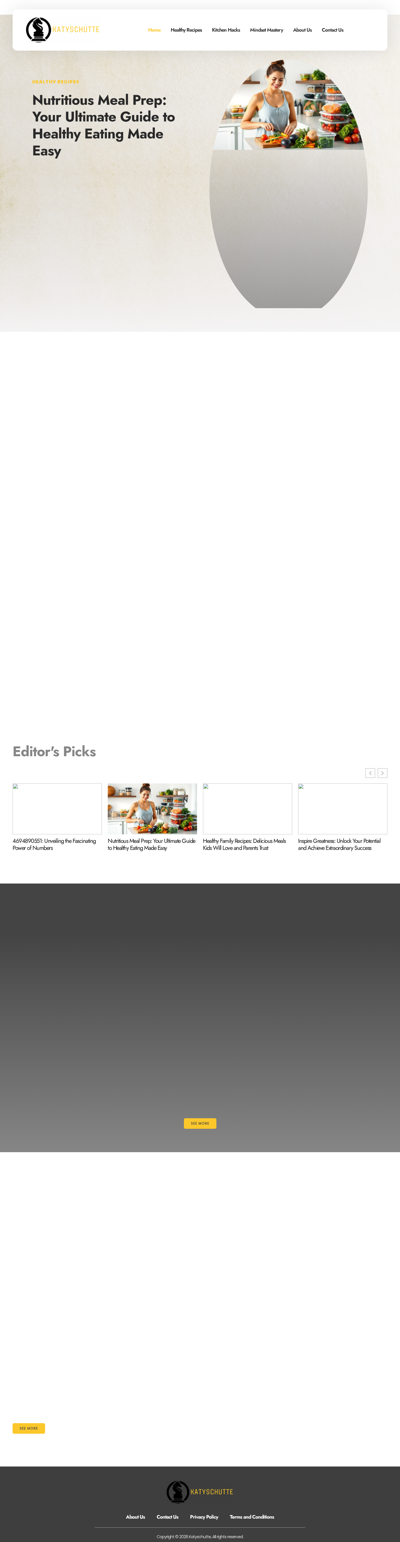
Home (154, 29)
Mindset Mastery (266, 29)
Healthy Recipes (186, 29)
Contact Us (332, 29)
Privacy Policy (204, 1516)
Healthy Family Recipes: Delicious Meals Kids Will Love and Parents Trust (244, 845)
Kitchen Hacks (226, 29)
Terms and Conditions (252, 1516)
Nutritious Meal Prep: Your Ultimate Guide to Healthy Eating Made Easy (103, 125)
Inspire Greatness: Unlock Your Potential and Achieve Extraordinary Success (339, 845)
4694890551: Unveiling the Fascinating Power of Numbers (54, 845)
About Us (302, 29)
